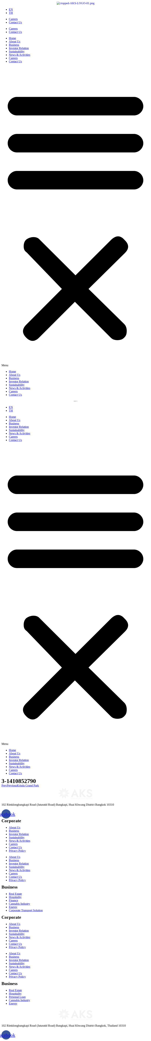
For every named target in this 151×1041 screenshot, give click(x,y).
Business (14, 44)
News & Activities (19, 54)
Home (12, 38)
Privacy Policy (17, 850)
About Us (14, 41)
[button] (75, 216)
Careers (13, 19)
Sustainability (16, 51)
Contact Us (15, 22)
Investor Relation (19, 48)
